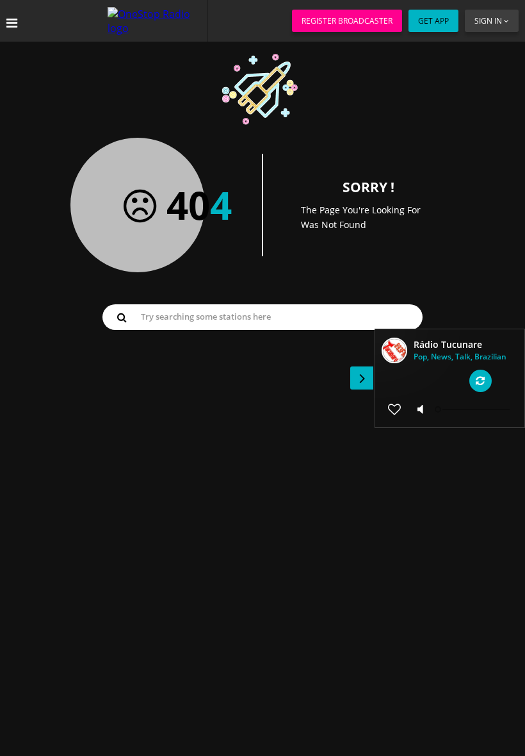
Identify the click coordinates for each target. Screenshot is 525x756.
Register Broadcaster (347, 20)
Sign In (488, 20)
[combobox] (262, 316)
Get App (433, 20)
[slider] (474, 409)
